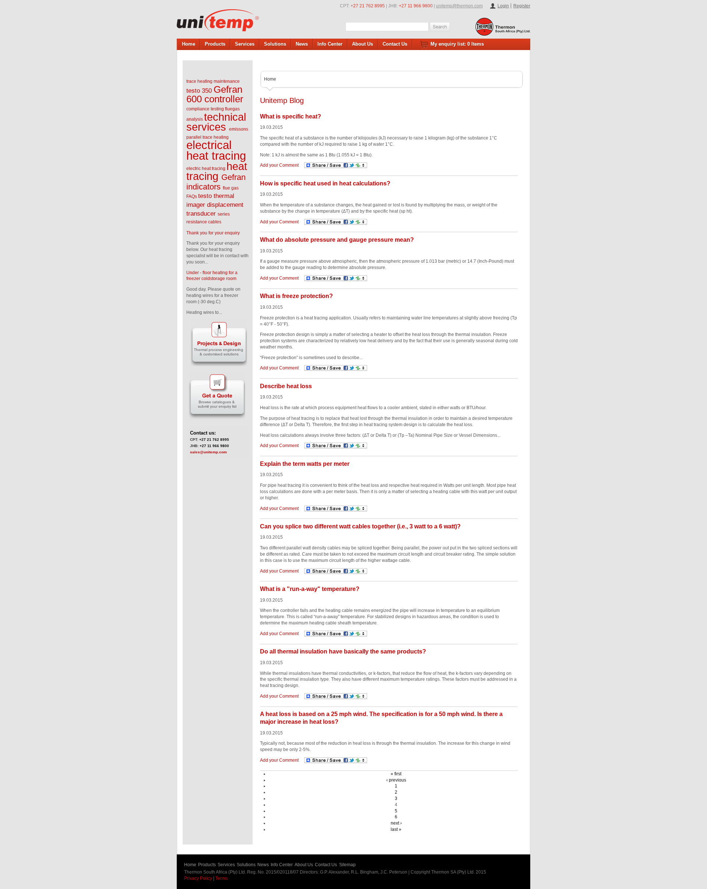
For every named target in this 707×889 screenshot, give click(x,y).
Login (503, 5)
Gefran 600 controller (214, 94)
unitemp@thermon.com (459, 5)
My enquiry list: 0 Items (457, 44)
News (302, 44)
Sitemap (347, 864)
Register (521, 5)
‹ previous (396, 780)
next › (396, 823)
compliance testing (205, 108)
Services (244, 44)
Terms (221, 878)
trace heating (199, 81)
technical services (216, 122)
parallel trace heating (207, 137)
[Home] (218, 20)
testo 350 (199, 90)
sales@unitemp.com (208, 452)
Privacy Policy (198, 878)
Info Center (329, 44)
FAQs (191, 196)
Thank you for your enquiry (213, 232)
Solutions (275, 44)
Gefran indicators (216, 182)
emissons (238, 129)
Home (188, 44)
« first (396, 773)
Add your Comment (279, 165)
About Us (362, 44)
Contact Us (395, 44)
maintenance (227, 81)
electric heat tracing (205, 168)
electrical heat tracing (216, 150)
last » (396, 829)
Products (215, 44)
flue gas (231, 188)
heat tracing (216, 171)
